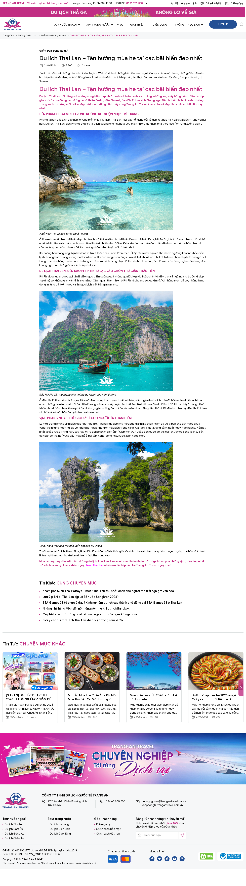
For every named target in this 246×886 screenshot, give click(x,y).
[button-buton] (240, 687)
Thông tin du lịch (187, 24)
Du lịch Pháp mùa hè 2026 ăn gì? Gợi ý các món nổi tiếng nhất (214, 697)
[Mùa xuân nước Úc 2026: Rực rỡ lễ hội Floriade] (154, 671)
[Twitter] (159, 860)
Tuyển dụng (159, 24)
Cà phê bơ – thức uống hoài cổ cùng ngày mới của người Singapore (90, 614)
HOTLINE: (129, 3)
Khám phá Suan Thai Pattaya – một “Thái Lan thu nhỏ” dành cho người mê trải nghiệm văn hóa (108, 591)
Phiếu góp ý (103, 824)
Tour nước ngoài (64, 24)
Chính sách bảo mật (108, 829)
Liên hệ (223, 24)
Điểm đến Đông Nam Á (53, 50)
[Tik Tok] (167, 860)
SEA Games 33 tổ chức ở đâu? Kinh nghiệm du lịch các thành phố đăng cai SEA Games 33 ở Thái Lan (112, 603)
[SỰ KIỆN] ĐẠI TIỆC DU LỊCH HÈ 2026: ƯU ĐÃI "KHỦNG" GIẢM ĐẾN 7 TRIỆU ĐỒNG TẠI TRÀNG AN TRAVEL (29, 697)
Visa (120, 24)
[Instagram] (182, 860)
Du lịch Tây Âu (13, 824)
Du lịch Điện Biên (60, 829)
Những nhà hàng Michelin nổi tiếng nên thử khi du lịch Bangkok (86, 608)
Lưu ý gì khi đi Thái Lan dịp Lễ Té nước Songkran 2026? (81, 597)
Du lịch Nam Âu (14, 829)
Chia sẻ (86, 65)
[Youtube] (175, 860)
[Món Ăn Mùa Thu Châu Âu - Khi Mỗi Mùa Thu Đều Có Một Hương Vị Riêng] (92, 671)
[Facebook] (152, 860)
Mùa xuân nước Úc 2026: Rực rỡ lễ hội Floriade (153, 697)
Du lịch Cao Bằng (60, 833)
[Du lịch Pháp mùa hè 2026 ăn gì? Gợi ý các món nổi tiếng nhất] (215, 671)
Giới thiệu (137, 24)
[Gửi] (182, 835)
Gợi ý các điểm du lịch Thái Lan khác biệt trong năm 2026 (83, 620)
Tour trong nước (97, 24)
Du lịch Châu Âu (14, 838)
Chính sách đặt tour (108, 833)
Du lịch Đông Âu (14, 833)
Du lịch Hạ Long (59, 824)
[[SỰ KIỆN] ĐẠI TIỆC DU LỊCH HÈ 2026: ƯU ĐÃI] (30, 671)
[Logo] (13, 24)
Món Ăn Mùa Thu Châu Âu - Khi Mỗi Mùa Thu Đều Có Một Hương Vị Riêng (92, 697)
